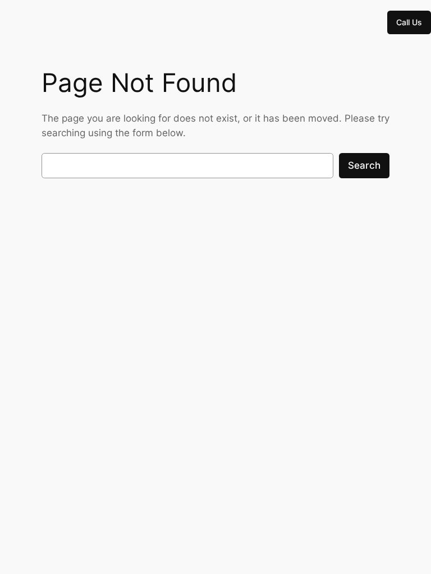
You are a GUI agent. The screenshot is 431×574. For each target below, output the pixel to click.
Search (364, 165)
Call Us (409, 22)
